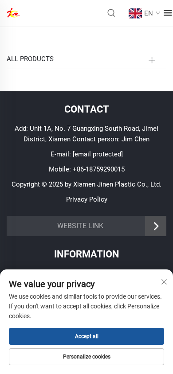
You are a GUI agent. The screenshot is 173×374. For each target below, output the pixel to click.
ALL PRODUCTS (30, 59)
